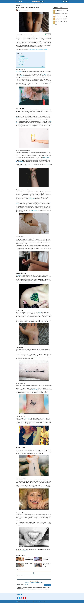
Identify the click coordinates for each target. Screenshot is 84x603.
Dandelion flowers (46, 157)
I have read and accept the (23, 584)
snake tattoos (31, 198)
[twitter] (20, 598)
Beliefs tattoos (21, 55)
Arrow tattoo (21, 66)
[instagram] (21, 598)
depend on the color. (19, 161)
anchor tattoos (27, 418)
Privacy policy (41, 601)
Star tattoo (21, 64)
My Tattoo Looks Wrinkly (59, 12)
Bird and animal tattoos (23, 60)
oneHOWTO (17, 3)
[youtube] (23, 598)
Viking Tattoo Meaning (29, 563)
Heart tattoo (21, 61)
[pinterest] (25, 598)
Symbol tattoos (22, 56)
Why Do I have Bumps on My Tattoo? (61, 18)
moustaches (18, 484)
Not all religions (19, 71)
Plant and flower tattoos (23, 58)
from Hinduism (21, 75)
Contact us (31, 601)
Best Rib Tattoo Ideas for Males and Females (29, 558)
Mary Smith (20, 10)
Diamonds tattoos (19, 275)
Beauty (20, 3)
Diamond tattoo (22, 63)
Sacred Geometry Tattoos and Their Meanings (38, 49)
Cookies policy (46, 601)
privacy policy (26, 584)
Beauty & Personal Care (25, 3)
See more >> (43, 66)
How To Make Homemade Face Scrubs (61, 16)
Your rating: (27, 582)
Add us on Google (48, 34)
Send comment (47, 585)
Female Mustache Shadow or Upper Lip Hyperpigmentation (61, 14)
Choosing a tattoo (33, 3)
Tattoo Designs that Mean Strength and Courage (46, 565)
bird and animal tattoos (34, 210)
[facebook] (18, 598)
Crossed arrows (34, 357)
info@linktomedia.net (33, 589)
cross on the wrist (44, 74)
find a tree (47, 164)
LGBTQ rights (23, 82)
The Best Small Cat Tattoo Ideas (46, 558)
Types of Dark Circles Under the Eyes (61, 21)
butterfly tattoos (35, 389)
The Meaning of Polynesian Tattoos (60, 19)
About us (27, 601)
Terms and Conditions (36, 601)
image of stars (39, 312)
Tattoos (29, 3)
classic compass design (23, 452)
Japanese (17, 117)
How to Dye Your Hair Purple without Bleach (61, 23)
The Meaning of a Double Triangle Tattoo (61, 10)
